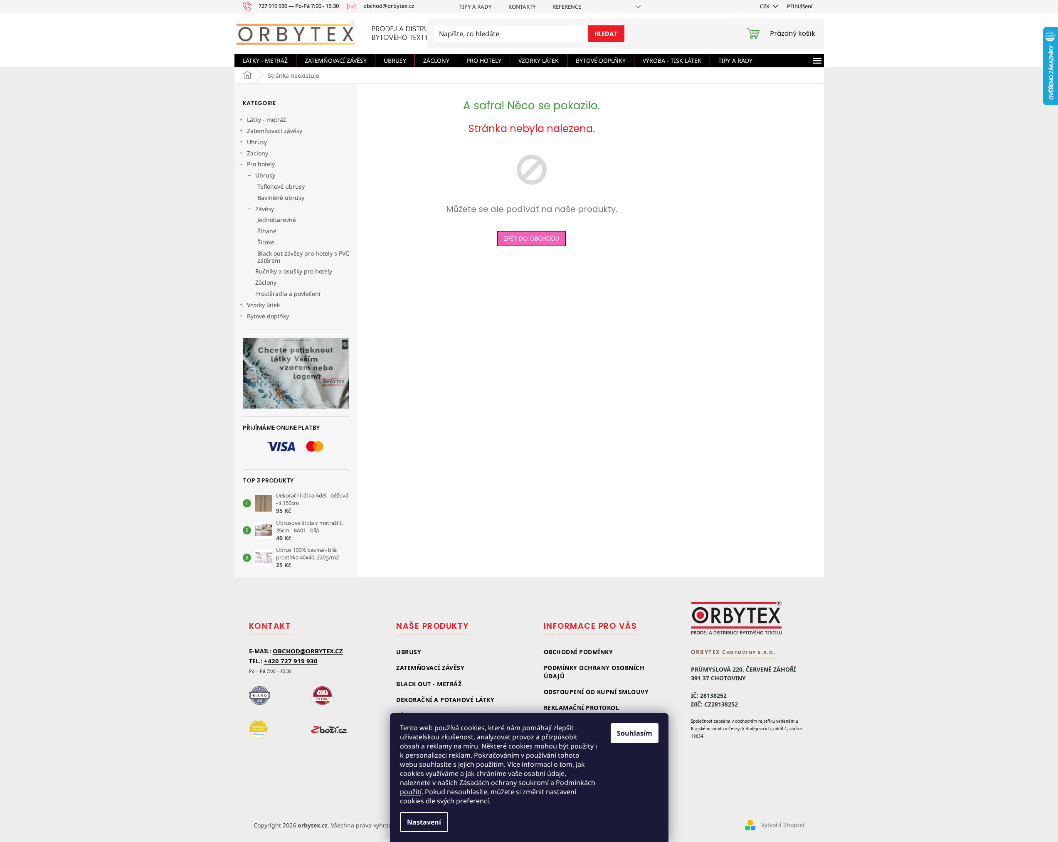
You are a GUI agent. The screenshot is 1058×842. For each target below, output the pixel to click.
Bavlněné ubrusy (280, 198)
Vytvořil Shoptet (783, 824)
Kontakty (522, 6)
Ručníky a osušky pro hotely (293, 271)
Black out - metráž (428, 684)
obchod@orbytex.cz (308, 651)
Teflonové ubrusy (281, 186)
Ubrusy (257, 142)
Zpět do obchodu (531, 238)
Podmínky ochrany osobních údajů (594, 672)
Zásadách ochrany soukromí (504, 782)
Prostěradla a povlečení (288, 294)
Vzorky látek (263, 305)
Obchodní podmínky (578, 652)
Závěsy (264, 209)
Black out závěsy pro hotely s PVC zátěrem (303, 256)
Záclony (257, 153)
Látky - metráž (266, 119)
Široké (265, 242)
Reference (566, 6)
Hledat (606, 34)
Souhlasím (634, 733)
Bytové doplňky (268, 316)
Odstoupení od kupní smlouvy (596, 692)
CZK (765, 6)
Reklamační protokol (581, 708)
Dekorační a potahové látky (445, 700)
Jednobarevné (276, 220)
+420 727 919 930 (291, 661)
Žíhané (266, 231)
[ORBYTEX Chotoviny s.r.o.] (736, 617)
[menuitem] (265, 60)
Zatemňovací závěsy (274, 131)
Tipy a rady (475, 6)
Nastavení (424, 822)
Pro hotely (261, 164)
